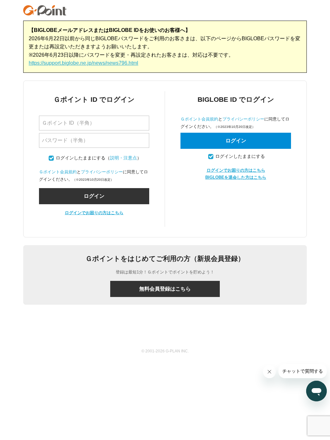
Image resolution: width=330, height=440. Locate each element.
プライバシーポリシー (102, 171)
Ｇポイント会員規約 (58, 171)
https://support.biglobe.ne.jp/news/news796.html (83, 63)
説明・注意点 (123, 158)
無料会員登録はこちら (165, 289)
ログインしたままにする (80, 158)
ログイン (236, 140)
